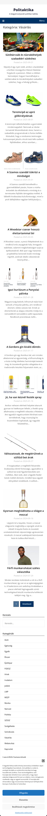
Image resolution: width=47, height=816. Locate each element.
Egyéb (7, 651)
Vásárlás (8, 737)
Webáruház (9, 743)
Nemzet (8, 709)
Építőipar (8, 663)
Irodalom (8, 680)
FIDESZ (8, 668)
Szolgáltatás (10, 726)
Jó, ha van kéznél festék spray (23, 397)
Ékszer (7, 657)
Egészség (8, 645)
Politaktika (23, 9)
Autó (7, 640)
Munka (7, 703)
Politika (8, 714)
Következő (26, 604)
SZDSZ (7, 720)
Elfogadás (23, 793)
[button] (43, 761)
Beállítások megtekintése (23, 806)
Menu (42, 20)
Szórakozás (9, 732)
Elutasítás (23, 800)
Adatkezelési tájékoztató (23, 813)
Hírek (7, 674)
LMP (6, 691)
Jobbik (7, 686)
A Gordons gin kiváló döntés (23, 347)
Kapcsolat (9, 749)
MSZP (7, 697)
